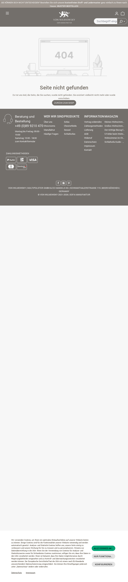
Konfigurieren (103, 564)
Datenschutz (16, 572)
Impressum (30, 572)
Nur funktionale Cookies (104, 556)
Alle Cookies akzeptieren (104, 548)
